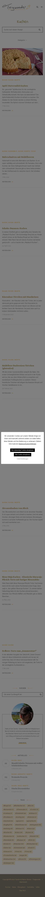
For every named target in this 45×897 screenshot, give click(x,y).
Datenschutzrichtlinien (27, 444)
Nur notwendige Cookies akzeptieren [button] (22, 450)
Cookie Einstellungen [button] (22, 459)
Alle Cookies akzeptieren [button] (22, 455)
